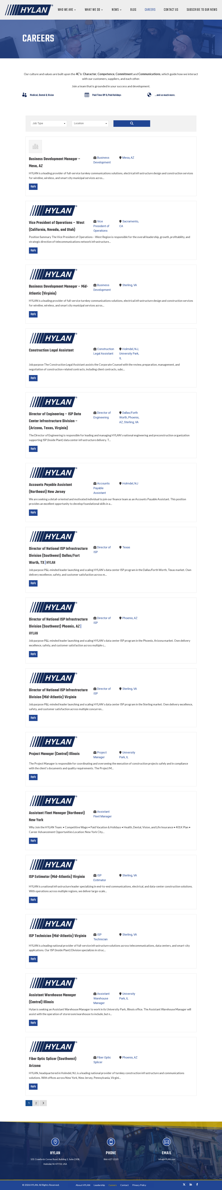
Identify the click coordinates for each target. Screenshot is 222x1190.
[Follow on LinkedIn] (190, 1184)
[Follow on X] (184, 1184)
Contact (124, 1185)
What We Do (92, 10)
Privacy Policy (139, 1185)
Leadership (99, 1185)
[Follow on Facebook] (197, 1184)
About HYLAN (83, 1185)
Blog (133, 10)
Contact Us (171, 10)
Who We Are (65, 10)
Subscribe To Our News (202, 10)
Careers (150, 10)
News (115, 10)
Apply (33, 186)
